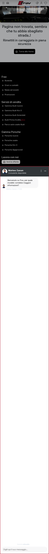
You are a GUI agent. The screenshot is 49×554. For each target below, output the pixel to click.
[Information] (41, 171)
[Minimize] (45, 171)
